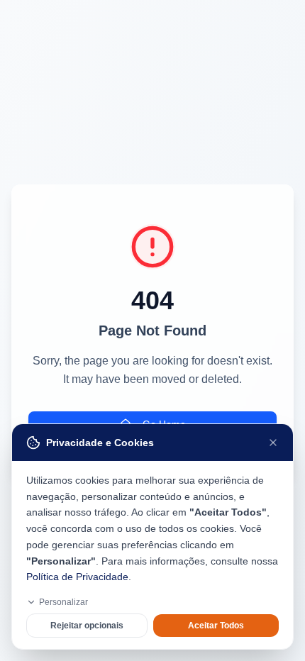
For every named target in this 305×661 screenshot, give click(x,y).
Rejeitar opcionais (86, 626)
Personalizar (63, 602)
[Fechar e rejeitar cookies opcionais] (273, 442)
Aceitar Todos (216, 626)
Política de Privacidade (77, 576)
